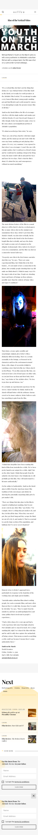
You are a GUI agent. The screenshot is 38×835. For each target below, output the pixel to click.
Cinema (4, 77)
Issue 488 (21, 709)
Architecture (6, 709)
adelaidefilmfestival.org (10, 658)
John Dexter (17, 68)
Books (5, 691)
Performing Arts (7, 688)
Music (33, 688)
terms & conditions (22, 782)
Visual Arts (25, 688)
